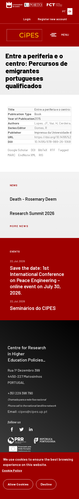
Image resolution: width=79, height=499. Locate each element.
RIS (41, 155)
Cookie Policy (12, 470)
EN (69, 11)
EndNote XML (27, 155)
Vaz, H (53, 123)
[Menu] (53, 35)
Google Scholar (18, 150)
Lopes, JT (41, 123)
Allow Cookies (18, 484)
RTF (52, 150)
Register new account (52, 19)
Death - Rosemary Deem (33, 199)
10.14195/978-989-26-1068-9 (54, 141)
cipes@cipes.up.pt (32, 411)
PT (64, 11)
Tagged (63, 150)
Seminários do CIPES (33, 308)
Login (27, 19)
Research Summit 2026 (32, 213)
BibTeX (42, 150)
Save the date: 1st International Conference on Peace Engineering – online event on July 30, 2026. (37, 280)
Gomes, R (40, 128)
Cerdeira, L (66, 123)
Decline (46, 484)
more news (19, 225)
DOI (33, 150)
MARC (11, 155)
